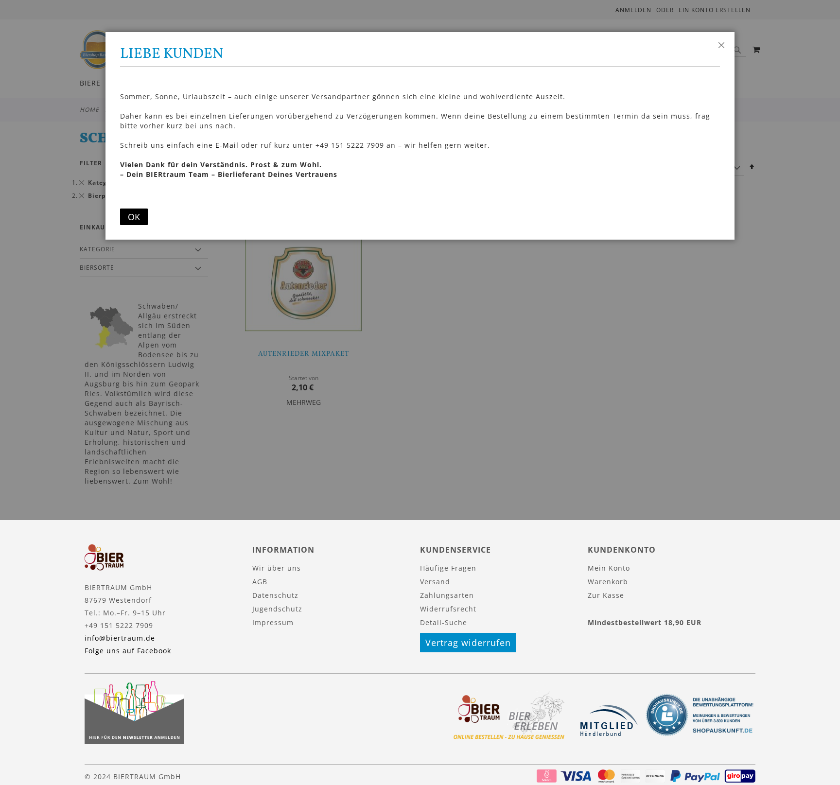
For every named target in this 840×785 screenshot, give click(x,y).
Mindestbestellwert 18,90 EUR (644, 622)
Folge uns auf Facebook (128, 650)
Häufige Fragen (448, 568)
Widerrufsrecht (448, 608)
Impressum (273, 622)
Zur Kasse (606, 595)
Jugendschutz (277, 608)
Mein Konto (609, 568)
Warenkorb (608, 581)
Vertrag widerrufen (468, 642)
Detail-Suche (443, 622)
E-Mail (227, 145)
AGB (259, 581)
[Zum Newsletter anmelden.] (134, 741)
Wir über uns (276, 568)
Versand (435, 581)
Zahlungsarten (447, 595)
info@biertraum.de (120, 638)
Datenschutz (275, 595)
